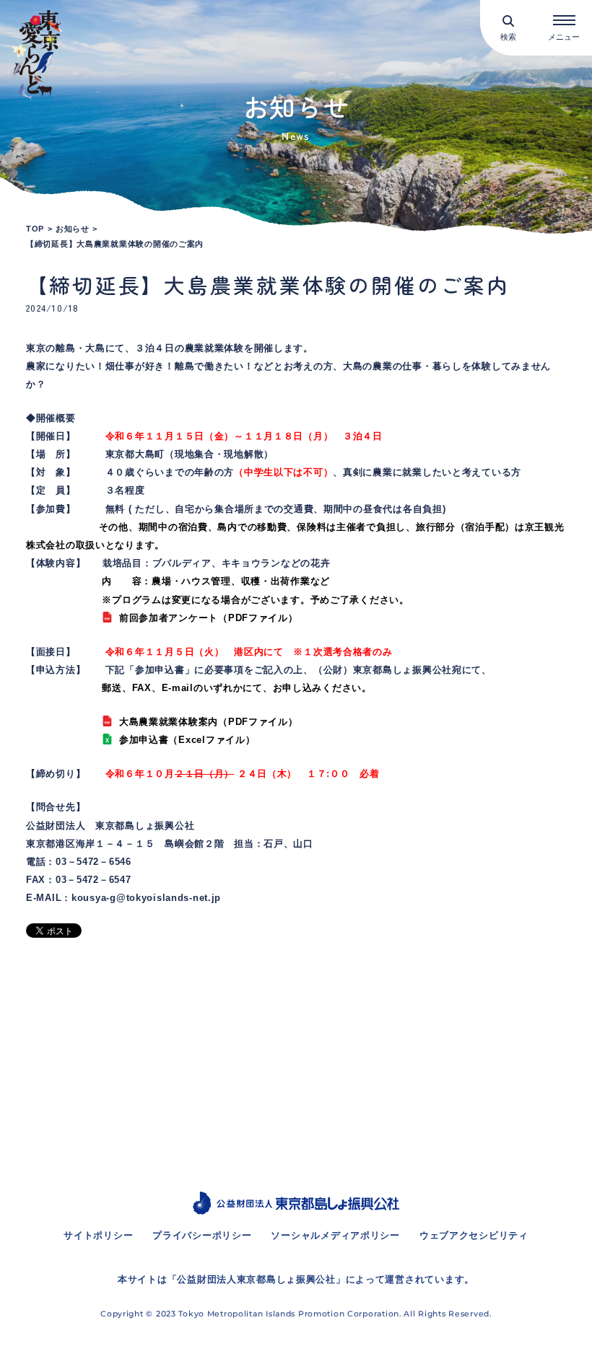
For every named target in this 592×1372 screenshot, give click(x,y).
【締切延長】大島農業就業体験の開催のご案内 (115, 243)
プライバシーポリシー (201, 1236)
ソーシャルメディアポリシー (335, 1236)
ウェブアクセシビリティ (473, 1236)
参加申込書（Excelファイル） (187, 740)
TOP (35, 228)
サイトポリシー (98, 1236)
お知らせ (73, 228)
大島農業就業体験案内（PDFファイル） (208, 722)
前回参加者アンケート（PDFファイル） (208, 618)
